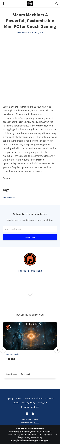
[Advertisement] (30, 69)
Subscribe (30, 237)
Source (6, 178)
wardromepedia (13, 354)
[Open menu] (3, 3)
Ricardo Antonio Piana (30, 270)
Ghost (36, 422)
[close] (56, 434)
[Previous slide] (3, 350)
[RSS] (33, 413)
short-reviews (23, 33)
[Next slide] (57, 350)
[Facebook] (27, 413)
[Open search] (56, 3)
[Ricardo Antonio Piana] (30, 259)
